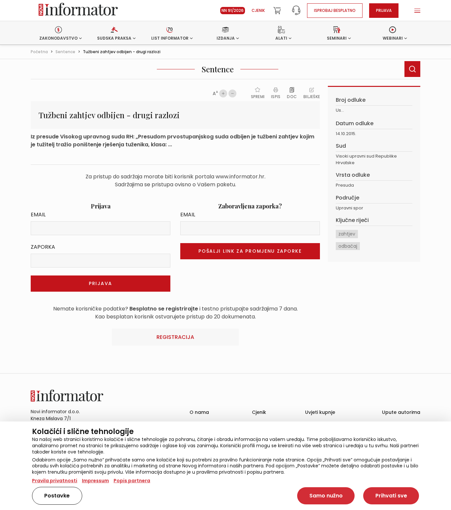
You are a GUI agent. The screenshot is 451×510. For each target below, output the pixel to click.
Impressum (95, 480)
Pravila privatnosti (54, 480)
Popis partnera (132, 480)
